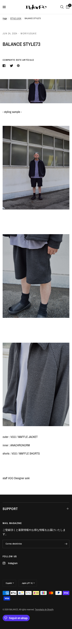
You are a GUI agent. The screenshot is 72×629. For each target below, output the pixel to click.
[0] (67, 7)
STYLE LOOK (15, 18)
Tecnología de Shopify (44, 609)
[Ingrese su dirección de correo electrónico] (65, 544)
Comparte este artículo (18, 60)
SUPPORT (10, 508)
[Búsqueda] (62, 7)
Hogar (5, 18)
